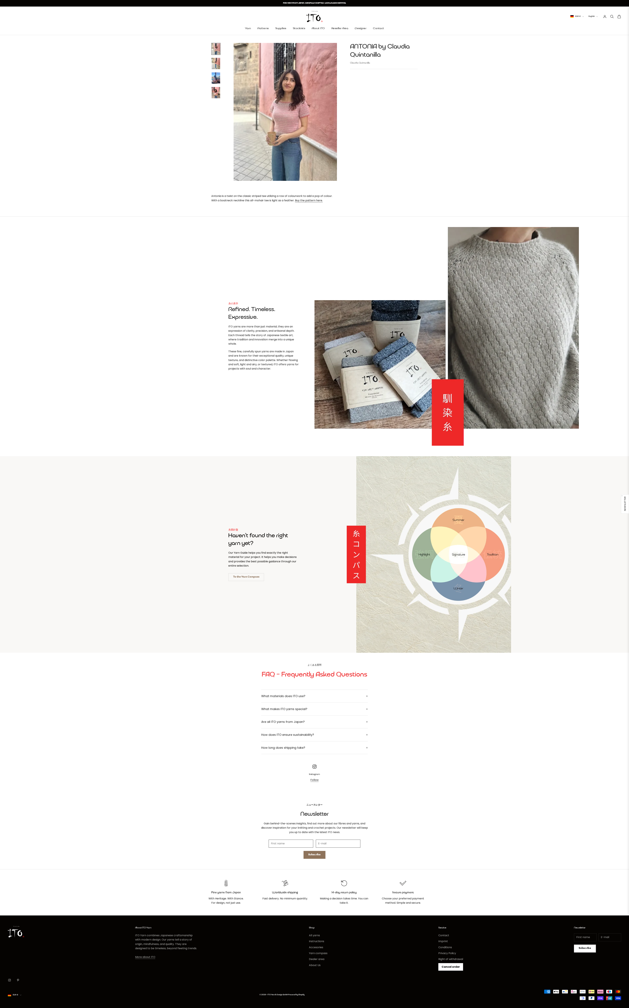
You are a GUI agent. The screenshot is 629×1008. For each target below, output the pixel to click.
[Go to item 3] (215, 78)
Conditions (445, 947)
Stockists (299, 28)
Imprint (443, 941)
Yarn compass (318, 953)
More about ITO (145, 957)
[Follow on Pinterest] (18, 980)
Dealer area (316, 959)
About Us (315, 965)
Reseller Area (339, 28)
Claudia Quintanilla (360, 63)
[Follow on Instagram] (9, 980)
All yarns (314, 935)
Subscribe (314, 855)
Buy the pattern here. (309, 200)
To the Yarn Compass (246, 577)
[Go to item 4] (215, 93)
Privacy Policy (447, 953)
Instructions (316, 941)
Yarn (248, 28)
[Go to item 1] (215, 49)
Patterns (263, 28)
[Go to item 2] (215, 63)
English (592, 16)
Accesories (316, 947)
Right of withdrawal (450, 959)
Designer (360, 28)
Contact (378, 28)
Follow (314, 780)
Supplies (280, 28)
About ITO (318, 28)
